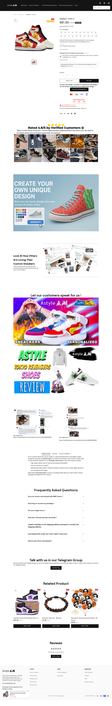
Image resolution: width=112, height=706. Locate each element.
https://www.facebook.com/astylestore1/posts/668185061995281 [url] (78, 440)
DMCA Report (19, 695)
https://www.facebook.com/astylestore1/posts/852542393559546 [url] (32, 437)
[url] (37, 457)
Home (14, 14)
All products (21, 14)
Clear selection (64, 49)
